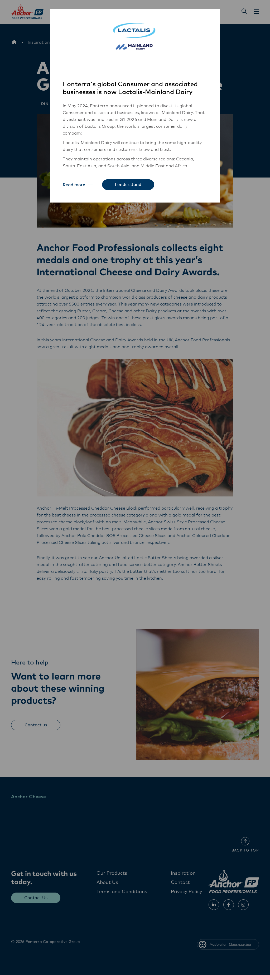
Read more (74, 185)
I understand (128, 185)
